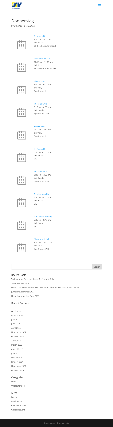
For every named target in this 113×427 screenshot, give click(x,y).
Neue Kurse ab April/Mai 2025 (25, 296)
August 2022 (17, 349)
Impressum (49, 423)
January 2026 (17, 315)
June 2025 (15, 323)
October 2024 (17, 336)
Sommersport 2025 (20, 283)
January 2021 (17, 362)
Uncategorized (18, 385)
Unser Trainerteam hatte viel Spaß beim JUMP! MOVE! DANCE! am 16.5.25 (45, 287)
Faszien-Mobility (41, 194)
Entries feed (16, 401)
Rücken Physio (40, 103)
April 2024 (16, 340)
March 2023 (16, 344)
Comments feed (18, 405)
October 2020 (17, 370)
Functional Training (43, 216)
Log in (14, 397)
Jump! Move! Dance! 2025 (23, 291)
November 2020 (18, 366)
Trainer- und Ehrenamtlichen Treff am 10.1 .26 (32, 279)
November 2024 (18, 332)
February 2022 (18, 357)
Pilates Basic (39, 81)
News (13, 381)
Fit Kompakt (39, 36)
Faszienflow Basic (42, 58)
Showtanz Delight (42, 239)
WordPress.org (18, 409)
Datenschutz (63, 423)
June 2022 (15, 353)
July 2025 (15, 319)
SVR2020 (18, 25)
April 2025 (16, 328)
